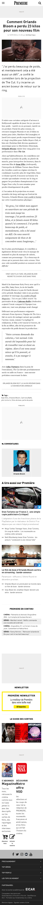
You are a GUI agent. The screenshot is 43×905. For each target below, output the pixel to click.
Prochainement (8, 861)
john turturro (6, 400)
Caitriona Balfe (26, 398)
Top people (6, 873)
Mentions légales (7, 902)
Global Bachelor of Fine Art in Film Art (14, 895)
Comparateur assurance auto (11, 893)
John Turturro (12, 366)
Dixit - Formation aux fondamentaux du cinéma (17, 898)
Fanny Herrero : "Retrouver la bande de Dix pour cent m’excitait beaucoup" (21, 633)
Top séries (6, 867)
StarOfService (31, 895)
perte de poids (27, 400)
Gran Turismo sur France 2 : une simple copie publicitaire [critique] (21, 513)
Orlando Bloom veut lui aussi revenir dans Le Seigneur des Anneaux (21, 384)
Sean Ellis (20, 164)
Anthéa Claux (30, 35)
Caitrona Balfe (24, 301)
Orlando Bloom (9, 148)
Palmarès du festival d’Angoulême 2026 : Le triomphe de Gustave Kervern (20, 616)
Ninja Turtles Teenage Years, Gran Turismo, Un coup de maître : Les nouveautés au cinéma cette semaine (22, 531)
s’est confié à (32, 197)
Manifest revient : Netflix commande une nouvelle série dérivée (20, 621)
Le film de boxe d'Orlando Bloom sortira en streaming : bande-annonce (21, 571)
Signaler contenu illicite (21, 902)
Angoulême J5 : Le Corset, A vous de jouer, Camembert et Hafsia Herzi (21, 627)
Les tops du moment (10, 878)
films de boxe (16, 400)
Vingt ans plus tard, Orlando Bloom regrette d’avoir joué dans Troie (21, 275)
